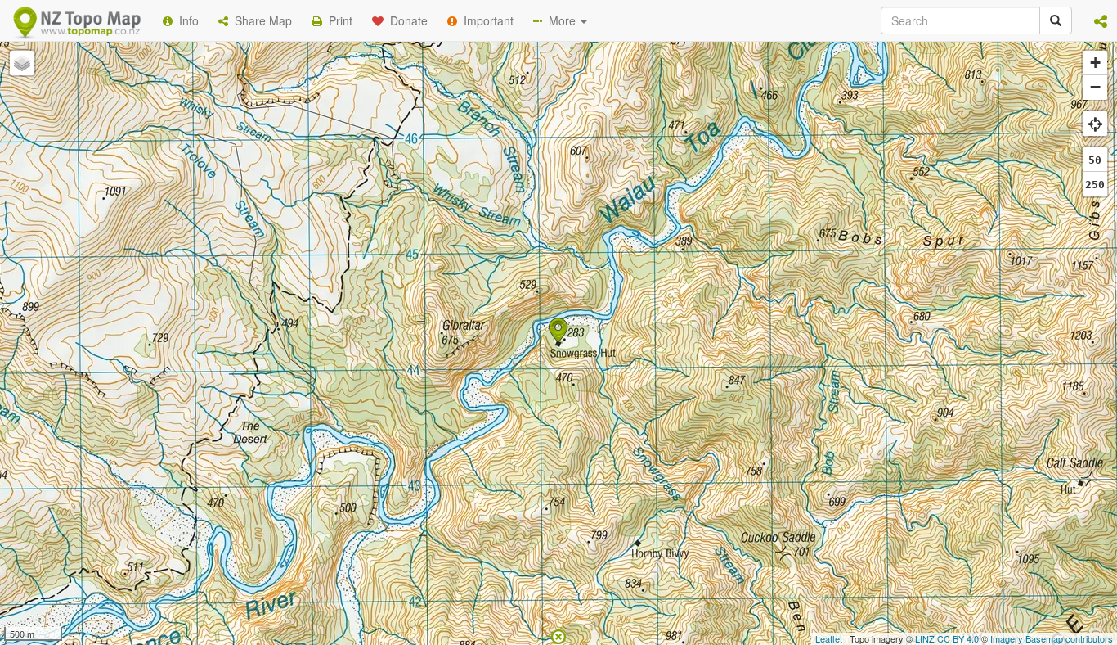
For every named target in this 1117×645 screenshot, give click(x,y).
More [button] (560, 20)
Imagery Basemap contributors (1051, 638)
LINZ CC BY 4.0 (947, 638)
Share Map (260, 20)
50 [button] (1094, 160)
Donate (406, 20)
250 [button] (1095, 184)
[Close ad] (558, 635)
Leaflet (828, 638)
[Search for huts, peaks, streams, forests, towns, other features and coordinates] (1055, 20)
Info (186, 20)
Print (337, 20)
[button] (1100, 20)
